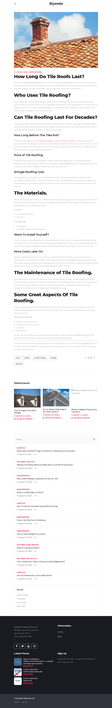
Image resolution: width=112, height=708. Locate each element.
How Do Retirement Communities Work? (34, 575)
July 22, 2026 (21, 72)
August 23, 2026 (22, 416)
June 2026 (21, 602)
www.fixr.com (30, 180)
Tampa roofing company (64, 141)
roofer (26, 358)
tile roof (19, 364)
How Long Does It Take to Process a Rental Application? (41, 562)
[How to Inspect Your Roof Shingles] (27, 398)
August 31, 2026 (24, 454)
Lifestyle (21, 448)
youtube (86, 343)
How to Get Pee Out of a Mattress (31, 520)
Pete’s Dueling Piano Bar (32, 672)
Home (60, 632)
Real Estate (31, 558)
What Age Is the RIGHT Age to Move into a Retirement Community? (46, 451)
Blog (60, 636)
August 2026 (22, 595)
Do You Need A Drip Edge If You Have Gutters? (54, 410)
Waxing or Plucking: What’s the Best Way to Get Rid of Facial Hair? (45, 465)
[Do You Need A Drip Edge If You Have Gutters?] (56, 397)
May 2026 (21, 606)
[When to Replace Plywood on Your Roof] (84, 397)
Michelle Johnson (24, 419)
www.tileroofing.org (81, 335)
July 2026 (21, 599)
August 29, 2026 (25, 551)
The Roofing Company (43, 141)
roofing (53, 358)
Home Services (35, 72)
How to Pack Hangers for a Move (31, 534)
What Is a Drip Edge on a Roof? (30, 492)
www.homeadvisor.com (66, 164)
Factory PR (27, 681)
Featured (21, 462)
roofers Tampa (39, 358)
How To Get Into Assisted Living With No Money (37, 506)
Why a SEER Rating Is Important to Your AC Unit (37, 479)
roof (17, 358)
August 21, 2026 (80, 415)
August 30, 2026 (25, 468)
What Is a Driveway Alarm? (28, 548)
